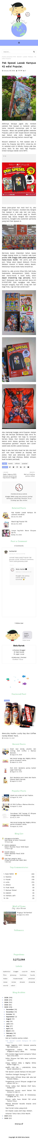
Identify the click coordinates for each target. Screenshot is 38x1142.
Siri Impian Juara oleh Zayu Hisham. (19, 1111)
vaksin (13, 985)
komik (11, 463)
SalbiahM (13, 551)
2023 (6, 1005)
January (9, 1035)
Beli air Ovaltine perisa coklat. (17, 1038)
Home (4, 56)
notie (7, 882)
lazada (32, 975)
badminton (6, 971)
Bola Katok (22, 494)
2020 (6, 1118)
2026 (6, 997)
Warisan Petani (11, 890)
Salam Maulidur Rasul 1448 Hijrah (17, 847)
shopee (22, 982)
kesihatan (23, 975)
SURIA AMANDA (10, 845)
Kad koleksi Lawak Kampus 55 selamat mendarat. (23, 513)
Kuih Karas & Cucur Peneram (15, 840)
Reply (12, 565)
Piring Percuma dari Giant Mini (16, 860)
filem (5, 975)
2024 (6, 1002)
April (8, 1028)
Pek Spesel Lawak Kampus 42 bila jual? (21, 1072)
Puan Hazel (10, 887)
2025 (6, 1000)
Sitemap (18, 1124)
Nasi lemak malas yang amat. (17, 1108)
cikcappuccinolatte (12, 838)
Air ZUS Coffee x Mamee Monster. (22, 804)
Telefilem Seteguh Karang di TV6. (18, 1074)
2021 (6, 1116)
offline (17, 463)
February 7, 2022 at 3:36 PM (23, 571)
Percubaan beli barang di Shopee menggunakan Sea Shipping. (23, 814)
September (10, 1016)
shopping (32, 982)
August (9, 1019)
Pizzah (8, 879)
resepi (5, 982)
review (13, 982)
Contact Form (18, 660)
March (8, 1031)
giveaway (13, 975)
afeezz (8, 885)
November (10, 1012)
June (8, 1024)
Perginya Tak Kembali (24, 912)
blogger (16, 971)
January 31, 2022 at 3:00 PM (17, 553)
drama (33, 971)
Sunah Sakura (10, 852)
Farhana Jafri (11, 895)
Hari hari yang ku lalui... (13, 858)
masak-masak (17, 978)
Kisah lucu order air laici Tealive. (21, 795)
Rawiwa (8, 877)
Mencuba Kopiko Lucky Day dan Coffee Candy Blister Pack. (19, 734)
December (10, 1009)
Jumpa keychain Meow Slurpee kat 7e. (23, 531)
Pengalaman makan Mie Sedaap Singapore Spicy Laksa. (21, 1050)
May (8, 1026)
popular (9, 56)
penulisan (31, 978)
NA (7, 898)
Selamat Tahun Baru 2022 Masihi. (18, 1113)
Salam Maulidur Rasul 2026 (14, 853)
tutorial (5, 985)
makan (5, 978)
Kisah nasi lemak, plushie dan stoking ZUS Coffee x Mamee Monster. (23, 751)
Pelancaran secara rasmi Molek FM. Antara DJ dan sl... (21, 1091)
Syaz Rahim (9, 874)
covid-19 (24, 971)
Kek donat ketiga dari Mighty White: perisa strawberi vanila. (23, 823)
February (9, 1033)
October (9, 1014)
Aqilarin (8, 893)
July (8, 1021)
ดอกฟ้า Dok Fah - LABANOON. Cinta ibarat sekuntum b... (21, 1068)
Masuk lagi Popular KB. (19, 521)
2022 (6, 1007)
